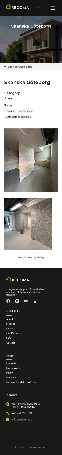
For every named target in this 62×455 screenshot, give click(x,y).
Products (11, 363)
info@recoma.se (22, 419)
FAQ (8, 338)
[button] (53, 8)
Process (10, 324)
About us (11, 319)
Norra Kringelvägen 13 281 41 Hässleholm (26, 405)
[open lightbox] (28, 224)
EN (41, 7)
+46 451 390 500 (22, 413)
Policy (9, 372)
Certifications (13, 333)
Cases (9, 328)
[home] (19, 8)
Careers (10, 343)
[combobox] (40, 8)
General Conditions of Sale (21, 382)
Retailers (11, 377)
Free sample (13, 368)
